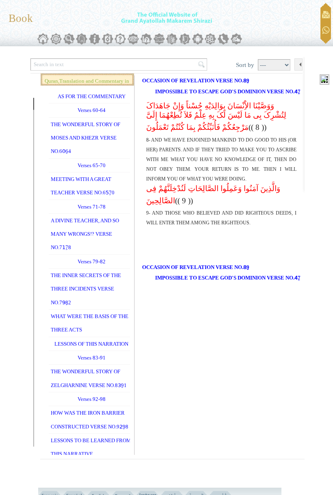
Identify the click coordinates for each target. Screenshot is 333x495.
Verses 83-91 (92, 358)
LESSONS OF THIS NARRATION (91, 344)
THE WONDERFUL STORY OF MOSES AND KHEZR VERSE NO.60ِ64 (85, 138)
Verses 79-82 (92, 261)
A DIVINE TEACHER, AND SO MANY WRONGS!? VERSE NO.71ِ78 (85, 234)
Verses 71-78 (92, 207)
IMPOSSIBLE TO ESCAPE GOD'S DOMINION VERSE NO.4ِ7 (228, 91)
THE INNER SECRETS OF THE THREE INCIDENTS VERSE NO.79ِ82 (86, 289)
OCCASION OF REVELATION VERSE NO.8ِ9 (195, 80)
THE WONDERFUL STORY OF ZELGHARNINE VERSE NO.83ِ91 (89, 378)
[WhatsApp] (326, 30)
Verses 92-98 (92, 399)
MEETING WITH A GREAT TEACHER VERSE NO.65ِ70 (83, 186)
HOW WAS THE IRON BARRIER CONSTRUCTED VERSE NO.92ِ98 (89, 419)
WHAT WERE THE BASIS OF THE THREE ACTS (89, 323)
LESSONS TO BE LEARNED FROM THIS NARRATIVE (91, 447)
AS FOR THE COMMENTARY (91, 96)
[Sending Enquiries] (326, 14)
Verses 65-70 (92, 165)
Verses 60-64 (92, 110)
